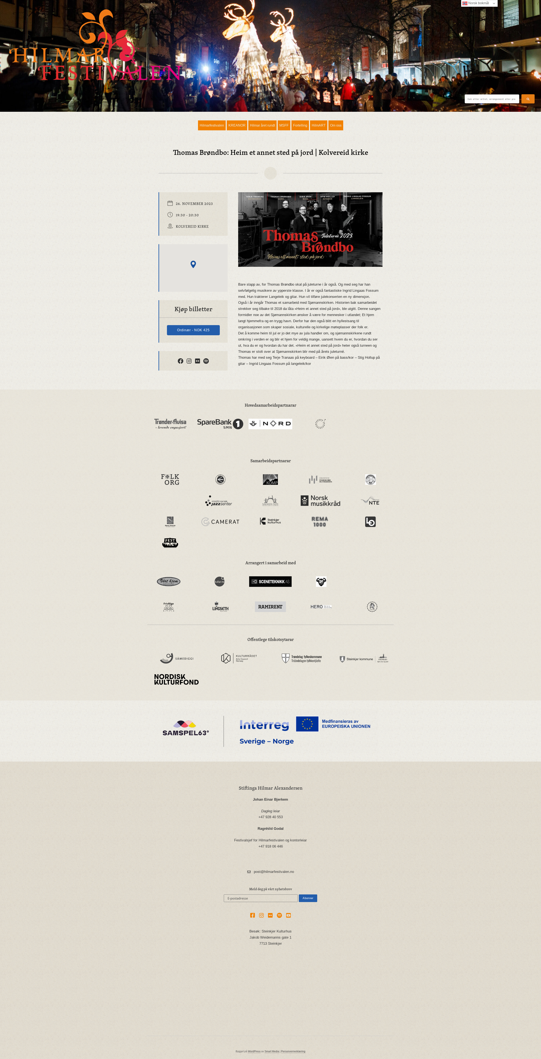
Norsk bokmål (478, 3)
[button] (528, 99)
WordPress (254, 1051)
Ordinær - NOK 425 (193, 330)
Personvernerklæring (293, 1051)
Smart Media (272, 1051)
